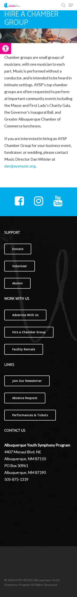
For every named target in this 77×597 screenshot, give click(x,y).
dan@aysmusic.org (20, 166)
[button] (5, 48)
